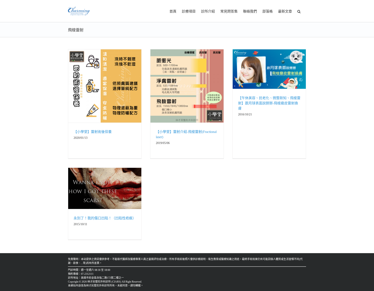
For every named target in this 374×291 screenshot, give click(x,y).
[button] (299, 11)
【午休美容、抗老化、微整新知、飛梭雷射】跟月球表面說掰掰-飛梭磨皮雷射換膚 (269, 103)
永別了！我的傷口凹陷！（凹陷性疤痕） (105, 218)
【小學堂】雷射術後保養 (93, 132)
